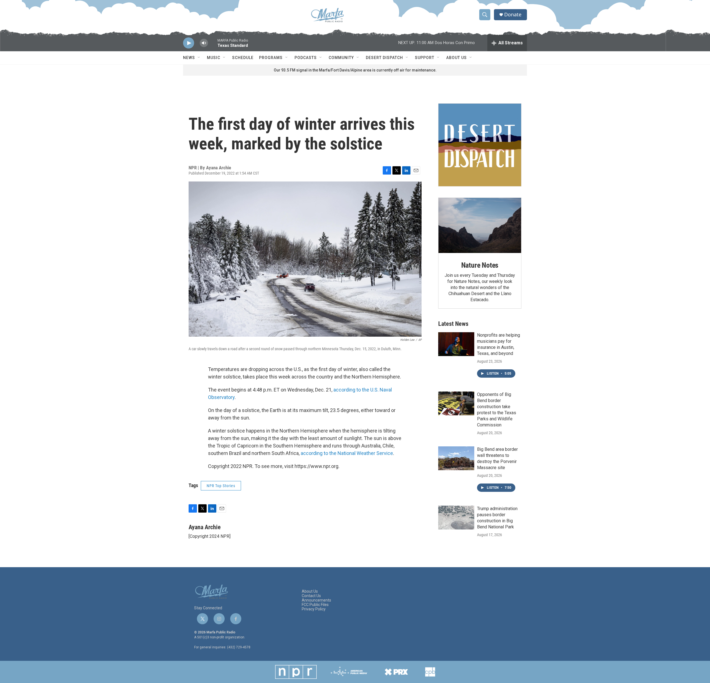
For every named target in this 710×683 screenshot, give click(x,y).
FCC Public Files (315, 605)
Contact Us (311, 596)
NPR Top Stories (221, 486)
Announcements (316, 600)
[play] (188, 43)
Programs (271, 57)
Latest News (453, 323)
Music (213, 57)
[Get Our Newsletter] (479, 145)
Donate (512, 14)
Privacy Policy (314, 609)
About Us (456, 57)
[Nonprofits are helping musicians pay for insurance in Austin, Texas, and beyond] (456, 344)
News (189, 57)
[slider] (213, 45)
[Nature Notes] (479, 225)
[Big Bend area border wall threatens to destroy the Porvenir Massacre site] (456, 458)
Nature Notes (480, 265)
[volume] (204, 43)
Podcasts (306, 57)
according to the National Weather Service (347, 453)
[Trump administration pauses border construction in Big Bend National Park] (456, 517)
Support (424, 57)
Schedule (242, 57)
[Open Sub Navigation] (199, 57)
